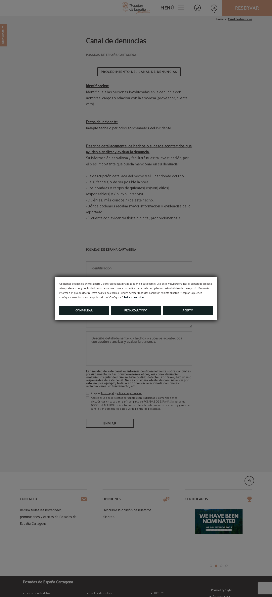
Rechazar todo (136, 310)
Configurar (84, 310)
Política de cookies (134, 297)
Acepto (188, 310)
